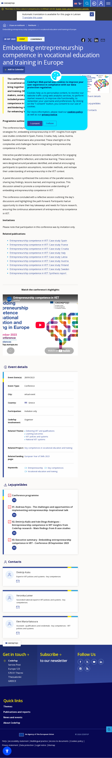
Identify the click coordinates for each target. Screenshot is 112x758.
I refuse (50, 123)
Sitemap (51, 745)
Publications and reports (16, 711)
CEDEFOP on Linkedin (101, 661)
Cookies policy (76, 741)
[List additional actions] (81, 3)
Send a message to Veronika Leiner (18, 607)
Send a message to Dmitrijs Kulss (18, 581)
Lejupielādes (94, 103)
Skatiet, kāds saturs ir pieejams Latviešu (72, 9)
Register (101, 3)
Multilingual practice (39, 741)
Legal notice (40, 745)
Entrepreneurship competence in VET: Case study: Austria (40, 261)
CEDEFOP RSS (87, 668)
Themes (7, 706)
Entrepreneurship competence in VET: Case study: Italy (38, 252)
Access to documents (59, 741)
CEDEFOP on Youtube (94, 661)
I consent (35, 123)
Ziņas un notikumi (17, 25)
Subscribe (49, 654)
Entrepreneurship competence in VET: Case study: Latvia (38, 256)
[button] (83, 40)
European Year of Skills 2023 (37, 456)
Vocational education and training (42, 471)
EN (14, 500)
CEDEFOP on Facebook (80, 661)
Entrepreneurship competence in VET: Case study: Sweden (39, 269)
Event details (94, 96)
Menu (108, 3)
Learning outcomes (34, 433)
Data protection (27, 745)
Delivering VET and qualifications (40, 431)
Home (4, 25)
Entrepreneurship (35, 468)
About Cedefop (11, 722)
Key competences (56, 468)
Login (94, 3)
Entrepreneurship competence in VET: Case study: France (39, 244)
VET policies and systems (37, 436)
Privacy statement (10, 745)
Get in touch (14, 654)
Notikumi (32, 25)
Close (92, 14)
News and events (12, 717)
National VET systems (35, 439)
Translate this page (32, 17)
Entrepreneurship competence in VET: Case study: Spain (38, 240)
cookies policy (75, 111)
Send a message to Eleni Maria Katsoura (18, 633)
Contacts (92, 110)
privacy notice (49, 114)
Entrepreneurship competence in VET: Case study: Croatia (39, 248)
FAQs (4, 741)
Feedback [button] (109, 729)
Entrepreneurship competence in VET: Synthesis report (38, 273)
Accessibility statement (18, 741)
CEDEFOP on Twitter (87, 661)
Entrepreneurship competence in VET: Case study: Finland (39, 265)
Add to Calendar (16, 69)
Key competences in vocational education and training (48, 448)
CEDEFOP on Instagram (80, 668)
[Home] (8, 3)
